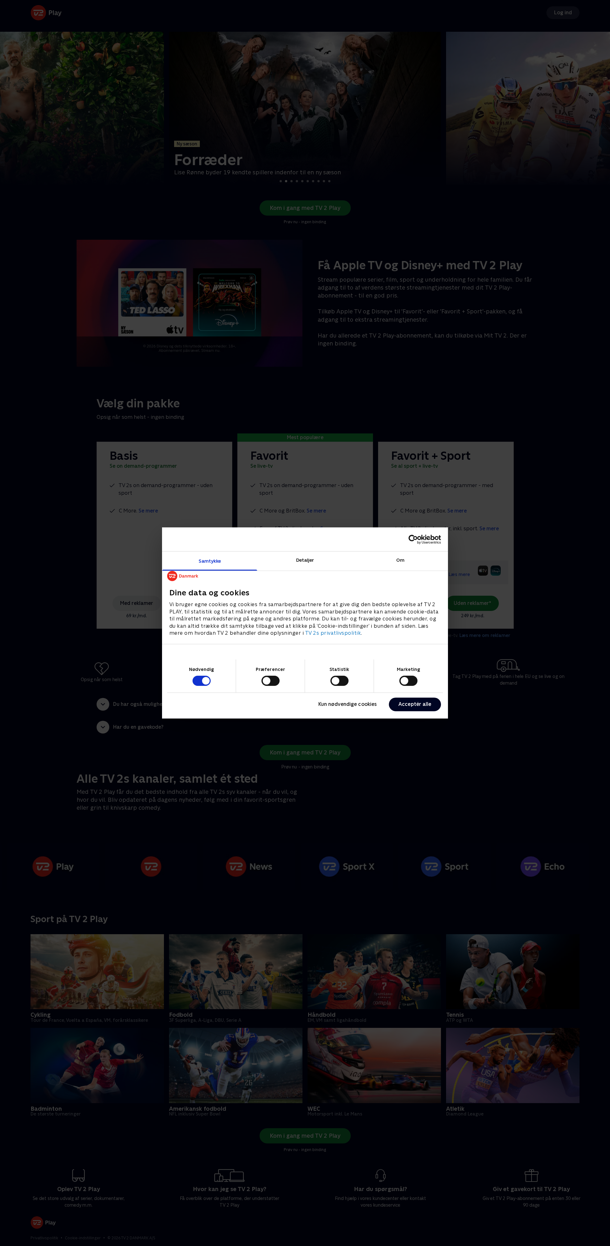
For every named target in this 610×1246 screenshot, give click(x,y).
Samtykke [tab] (210, 561)
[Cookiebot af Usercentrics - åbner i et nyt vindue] (413, 539)
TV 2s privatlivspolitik (333, 633)
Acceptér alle (414, 704)
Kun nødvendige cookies (347, 704)
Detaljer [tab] (305, 560)
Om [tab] (400, 560)
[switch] (270, 681)
